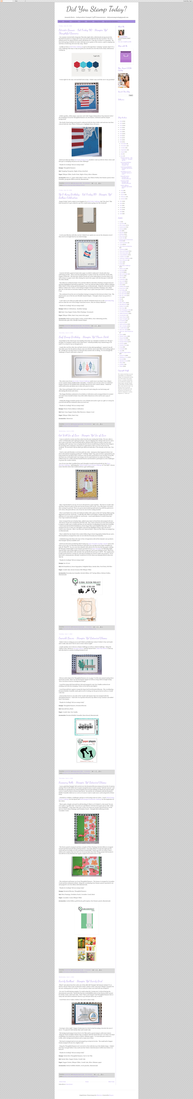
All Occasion (66, 628)
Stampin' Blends (123, 341)
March (123, 194)
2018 (121, 137)
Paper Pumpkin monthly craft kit (98, 543)
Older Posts (111, 1081)
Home (60, 21)
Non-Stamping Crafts (125, 310)
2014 (121, 203)
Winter (121, 366)
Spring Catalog (123, 336)
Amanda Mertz (123, 36)
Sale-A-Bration (123, 326)
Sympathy (122, 349)
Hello (82, 628)
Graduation (122, 279)
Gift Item (121, 275)
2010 (121, 211)
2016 (121, 142)
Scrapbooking (123, 327)
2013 (121, 205)
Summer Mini (123, 345)
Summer (83, 185)
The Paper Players (78, 648)
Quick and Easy (123, 324)
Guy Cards (87, 773)
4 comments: (87, 771)
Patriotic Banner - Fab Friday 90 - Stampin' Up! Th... (126, 159)
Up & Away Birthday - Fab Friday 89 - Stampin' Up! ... (126, 164)
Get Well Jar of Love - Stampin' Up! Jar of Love (82, 435)
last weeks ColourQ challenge (81, 381)
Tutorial (121, 359)
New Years (122, 308)
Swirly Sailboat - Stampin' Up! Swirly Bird (80, 981)
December (124, 143)
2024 (121, 125)
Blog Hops (122, 236)
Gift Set (121, 277)
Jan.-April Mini (123, 292)
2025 (121, 123)
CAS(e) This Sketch (101, 648)
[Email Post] (92, 183)
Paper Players (123, 317)
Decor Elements (123, 260)
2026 (121, 121)
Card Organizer (123, 242)
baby (120, 230)
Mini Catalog (122, 302)
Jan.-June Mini (123, 293)
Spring (121, 334)
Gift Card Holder (123, 274)
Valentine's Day (123, 361)
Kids (120, 297)
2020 (121, 133)
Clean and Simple (74, 327)
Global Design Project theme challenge (90, 465)
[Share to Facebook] (99, 183)
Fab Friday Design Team (81, 160)
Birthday (65, 327)
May (122, 190)
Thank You (122, 355)
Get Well (79, 628)
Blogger (111, 1095)
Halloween (122, 283)
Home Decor (122, 288)
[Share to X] (97, 183)
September (124, 150)
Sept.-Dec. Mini (123, 329)
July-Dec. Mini (123, 295)
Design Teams (98, 21)
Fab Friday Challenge (75, 185)
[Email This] (95, 183)
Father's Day (82, 773)
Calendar (82, 21)
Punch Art (122, 322)
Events (121, 263)
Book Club (122, 238)
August (123, 152)
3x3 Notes (121, 223)
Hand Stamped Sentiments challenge (90, 799)
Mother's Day (122, 306)
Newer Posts (62, 1081)
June (122, 156)
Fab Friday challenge (76, 47)
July (122, 154)
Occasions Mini (123, 311)
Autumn (121, 229)
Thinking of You (92, 628)
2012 (121, 207)
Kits (120, 299)
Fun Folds (121, 270)
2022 (121, 129)
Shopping (67, 21)
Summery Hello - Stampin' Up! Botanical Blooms (82, 782)
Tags (120, 350)
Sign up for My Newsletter (111, 21)
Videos (121, 362)
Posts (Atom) (69, 1084)
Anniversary (122, 227)
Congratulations (123, 254)
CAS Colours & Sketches (125, 246)
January (123, 198)
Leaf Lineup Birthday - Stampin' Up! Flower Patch (84, 337)
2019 (121, 135)
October (123, 147)
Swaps (121, 347)
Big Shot (65, 185)
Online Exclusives (124, 313)
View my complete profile (124, 41)
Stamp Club (122, 338)
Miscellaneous (123, 304)
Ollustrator (99, 1095)
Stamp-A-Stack (123, 340)
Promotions (122, 320)
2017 (121, 140)
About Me (89, 21)
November (124, 145)
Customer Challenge (124, 258)
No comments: (86, 183)
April (122, 192)
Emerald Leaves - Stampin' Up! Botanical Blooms (83, 638)
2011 (121, 209)
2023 (121, 127)
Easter (121, 262)
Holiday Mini (122, 286)
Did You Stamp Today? (96, 9)
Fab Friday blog (109, 300)
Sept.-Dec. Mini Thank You (126, 331)
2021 (121, 131)
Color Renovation (124, 253)
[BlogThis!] (96, 183)
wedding (121, 364)
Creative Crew (123, 256)
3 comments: (88, 626)
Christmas (122, 249)
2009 (121, 213)
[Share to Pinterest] (100, 183)
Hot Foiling (122, 290)
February (123, 196)
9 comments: (88, 969)
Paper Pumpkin (96, 548)
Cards (68, 185)
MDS (120, 301)
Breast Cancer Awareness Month (126, 240)
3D (120, 221)
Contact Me (75, 21)
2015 (121, 201)
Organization (122, 315)
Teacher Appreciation (125, 352)
